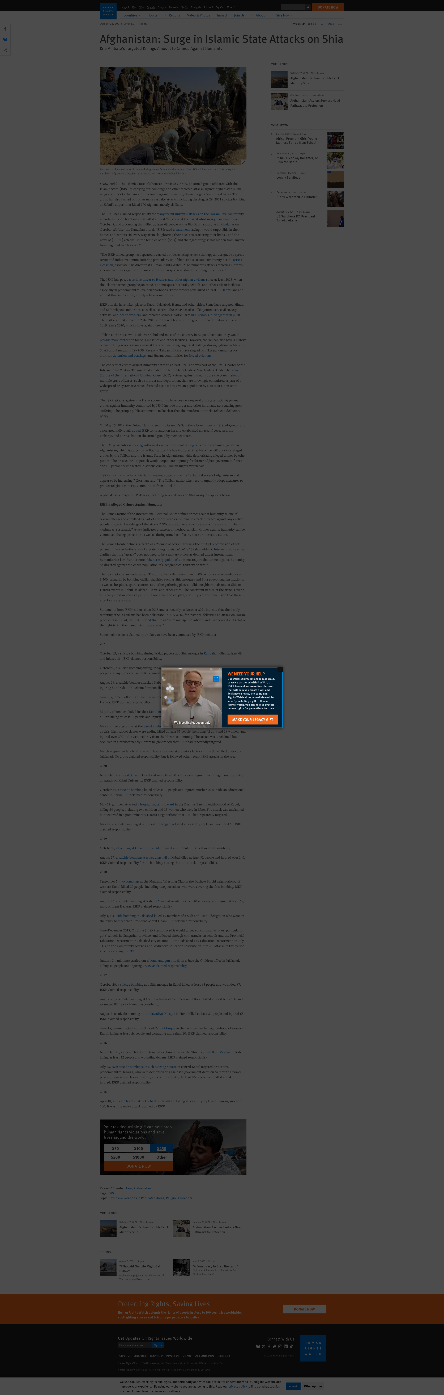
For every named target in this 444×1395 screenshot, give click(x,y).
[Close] (280, 669)
